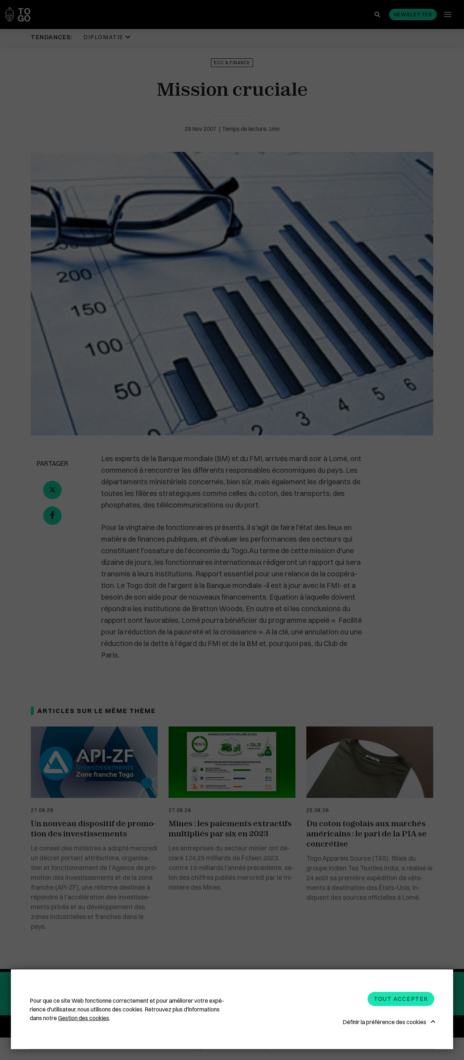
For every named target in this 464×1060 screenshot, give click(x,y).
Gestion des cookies (83, 1018)
